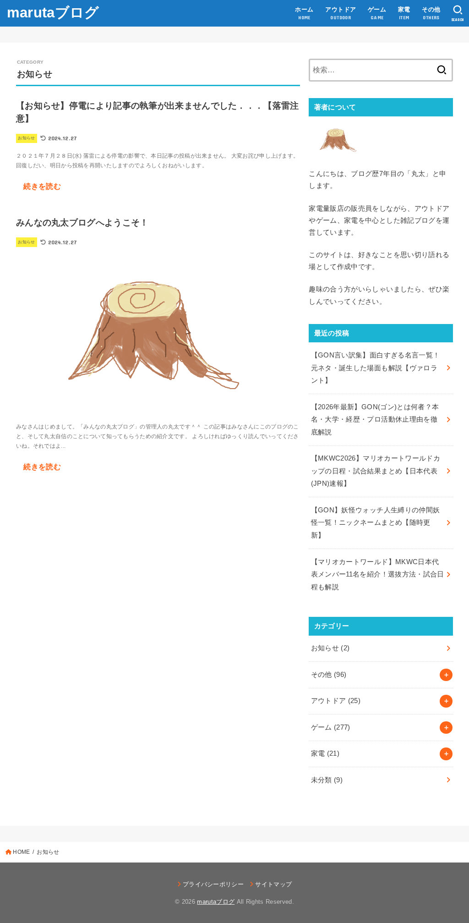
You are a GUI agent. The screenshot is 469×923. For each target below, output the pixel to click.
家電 (325, 753)
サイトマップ (273, 884)
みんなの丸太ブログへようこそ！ (82, 222)
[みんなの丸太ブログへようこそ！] (158, 407)
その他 (329, 674)
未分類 (327, 780)
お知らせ (330, 648)
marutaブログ (53, 13)
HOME (21, 852)
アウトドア (336, 700)
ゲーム (330, 727)
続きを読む (42, 186)
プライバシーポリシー (213, 884)
